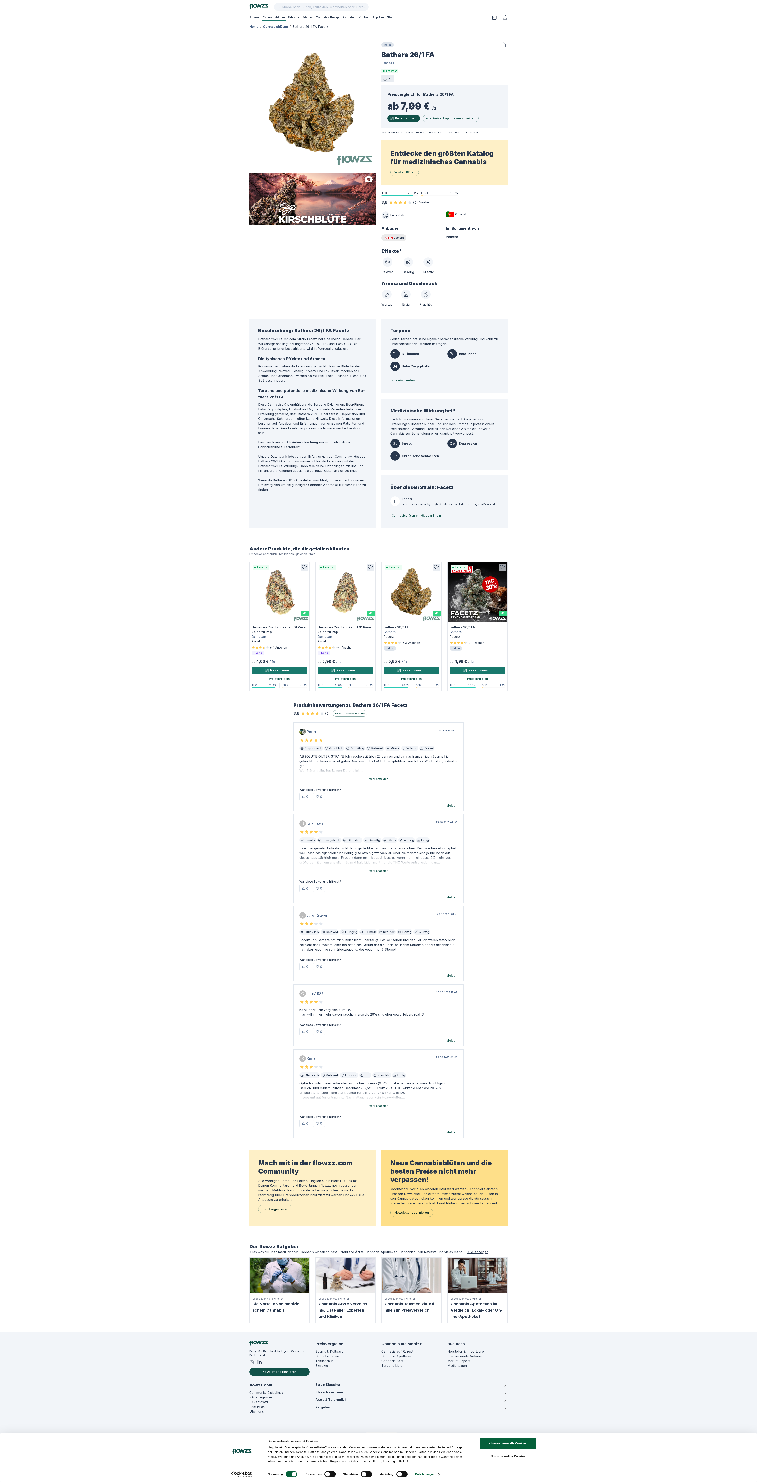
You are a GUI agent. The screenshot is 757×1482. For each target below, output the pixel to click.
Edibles (308, 17)
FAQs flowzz (259, 1402)
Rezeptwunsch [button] (281, 670)
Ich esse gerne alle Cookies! (508, 1443)
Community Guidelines (266, 1393)
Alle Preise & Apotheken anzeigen (450, 118)
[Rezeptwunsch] (494, 17)
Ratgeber (349, 17)
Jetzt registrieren (276, 1209)
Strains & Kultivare (329, 1351)
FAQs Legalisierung (263, 1397)
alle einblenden (403, 380)
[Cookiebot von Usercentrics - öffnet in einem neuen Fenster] (241, 1474)
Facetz (388, 63)
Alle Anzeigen (477, 1252)
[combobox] (321, 7)
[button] (387, 78)
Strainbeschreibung (302, 442)
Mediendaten (457, 1366)
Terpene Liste (391, 1366)
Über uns (256, 1411)
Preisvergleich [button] (279, 678)
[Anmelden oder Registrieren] (505, 17)
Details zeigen (424, 1474)
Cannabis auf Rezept (397, 1351)
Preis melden (470, 132)
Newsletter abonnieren (412, 1212)
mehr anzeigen (378, 778)
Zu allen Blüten (404, 172)
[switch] (330, 1474)
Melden (452, 805)
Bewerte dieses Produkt (350, 713)
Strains (254, 17)
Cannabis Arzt (392, 1361)
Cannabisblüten (274, 17)
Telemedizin (324, 1361)
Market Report (458, 1361)
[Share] (504, 45)
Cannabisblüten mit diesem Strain (416, 515)
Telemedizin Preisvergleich (443, 132)
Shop (390, 17)
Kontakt (364, 17)
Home (254, 27)
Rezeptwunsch (406, 118)
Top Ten (378, 17)
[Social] (251, 1362)
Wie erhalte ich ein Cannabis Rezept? (403, 132)
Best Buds (257, 1407)
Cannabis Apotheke (396, 1356)
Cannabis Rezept (328, 17)
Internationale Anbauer (465, 1356)
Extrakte (294, 17)
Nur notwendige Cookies (508, 1456)
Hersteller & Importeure (465, 1351)
